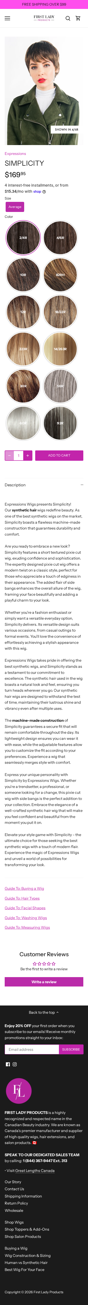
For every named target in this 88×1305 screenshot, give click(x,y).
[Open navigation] (7, 18)
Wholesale (14, 1210)
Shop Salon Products (23, 1236)
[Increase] (27, 456)
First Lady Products (48, 1292)
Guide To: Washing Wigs (26, 917)
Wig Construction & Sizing (28, 1255)
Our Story (13, 1181)
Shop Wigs (14, 1222)
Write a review (44, 981)
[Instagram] (15, 1064)
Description (15, 485)
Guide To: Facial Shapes (25, 908)
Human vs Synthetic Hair (26, 1262)
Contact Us (14, 1188)
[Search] (68, 18)
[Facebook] (8, 1064)
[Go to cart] (78, 18)
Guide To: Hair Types (22, 898)
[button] (15, 207)
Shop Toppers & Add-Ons (27, 1229)
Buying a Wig (16, 1248)
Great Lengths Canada (35, 1170)
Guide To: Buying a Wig (24, 888)
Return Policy (16, 1203)
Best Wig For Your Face (24, 1269)
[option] (44, 91)
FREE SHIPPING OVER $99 (44, 4)
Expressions (15, 153)
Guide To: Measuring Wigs (27, 927)
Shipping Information (23, 1196)
